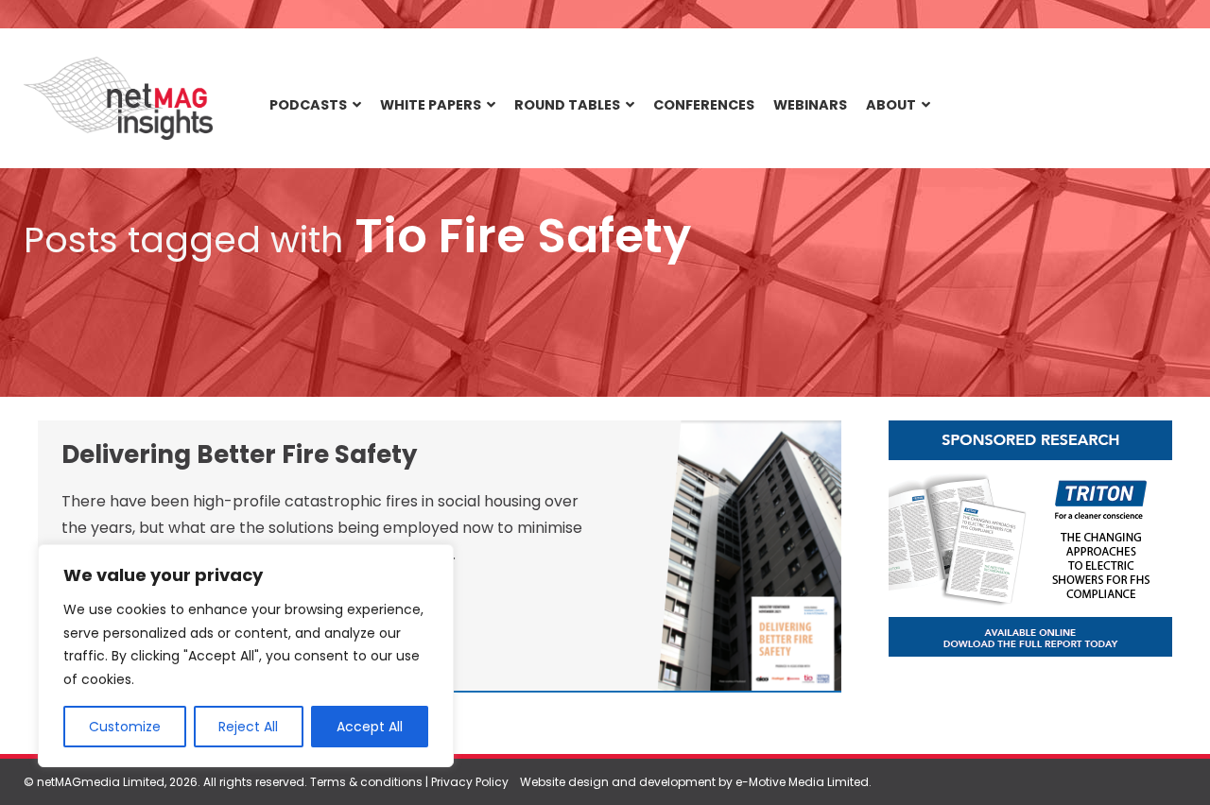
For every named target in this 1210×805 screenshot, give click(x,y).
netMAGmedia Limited (100, 782)
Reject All (248, 726)
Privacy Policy (470, 782)
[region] (246, 655)
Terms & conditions (366, 782)
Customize (125, 726)
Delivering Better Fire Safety (239, 454)
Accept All (370, 726)
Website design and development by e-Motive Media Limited (694, 782)
